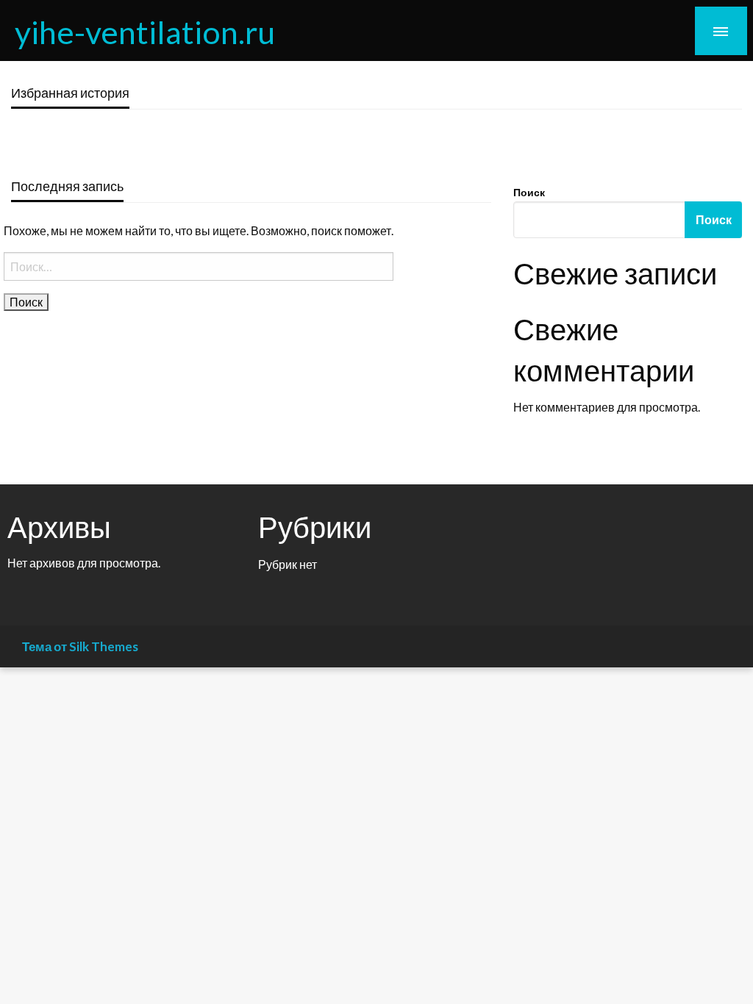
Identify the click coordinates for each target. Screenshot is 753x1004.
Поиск (529, 192)
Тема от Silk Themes (80, 646)
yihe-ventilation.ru (145, 31)
